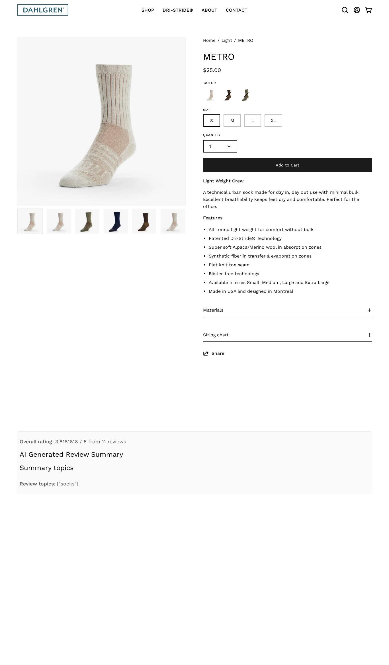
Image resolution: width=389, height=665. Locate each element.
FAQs (188, 565)
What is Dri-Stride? (205, 544)
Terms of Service (129, 593)
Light (227, 40)
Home (209, 40)
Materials (213, 310)
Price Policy (123, 603)
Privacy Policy (125, 614)
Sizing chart (216, 334)
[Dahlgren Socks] (42, 10)
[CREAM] (211, 95)
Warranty (120, 583)
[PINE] (246, 95)
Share (218, 353)
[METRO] (30, 221)
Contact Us (122, 544)
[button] (345, 10)
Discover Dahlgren (204, 554)
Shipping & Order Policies (140, 554)
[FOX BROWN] (228, 95)
